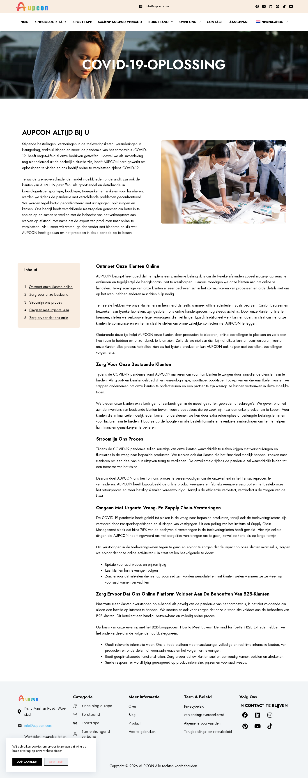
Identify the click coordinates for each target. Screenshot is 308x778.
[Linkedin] (257, 715)
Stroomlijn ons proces (45, 302)
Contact (215, 22)
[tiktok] (270, 726)
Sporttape (82, 22)
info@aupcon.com (157, 6)
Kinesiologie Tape (50, 22)
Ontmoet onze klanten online (51, 286)
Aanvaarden (27, 762)
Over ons (187, 22)
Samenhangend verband (120, 22)
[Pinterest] (277, 6)
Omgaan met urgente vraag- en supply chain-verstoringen (51, 310)
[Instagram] (264, 6)
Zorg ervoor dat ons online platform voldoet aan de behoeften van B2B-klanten (51, 317)
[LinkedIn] (270, 6)
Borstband (158, 22)
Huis (24, 22)
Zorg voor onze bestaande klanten (51, 294)
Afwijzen (56, 762)
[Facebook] (257, 6)
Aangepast (239, 22)
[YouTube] (291, 6)
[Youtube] (257, 726)
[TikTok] (284, 6)
